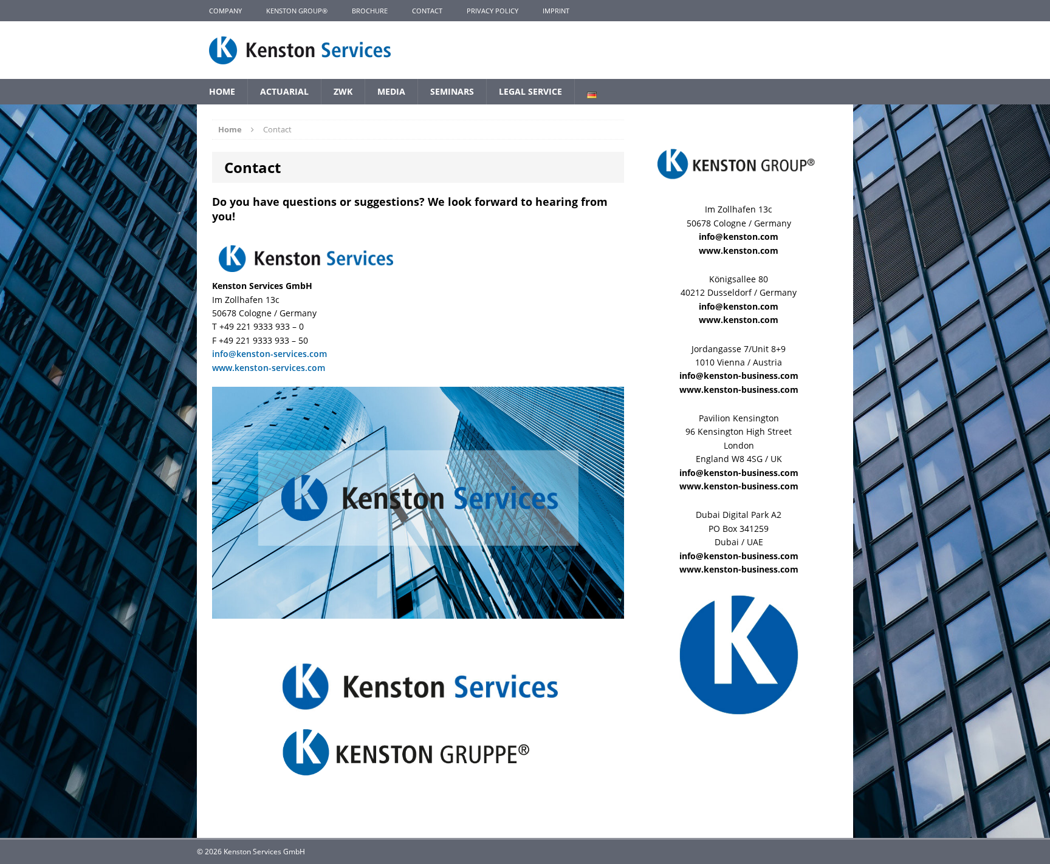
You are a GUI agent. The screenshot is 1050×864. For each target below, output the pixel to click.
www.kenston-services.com (268, 367)
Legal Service (530, 91)
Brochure (370, 10)
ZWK (343, 91)
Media (391, 91)
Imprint (556, 10)
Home (222, 91)
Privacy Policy (492, 10)
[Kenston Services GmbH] (525, 50)
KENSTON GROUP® (297, 10)
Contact (427, 10)
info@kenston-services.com (269, 353)
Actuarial (284, 91)
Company (225, 10)
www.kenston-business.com (738, 389)
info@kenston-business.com (738, 375)
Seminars (452, 91)
